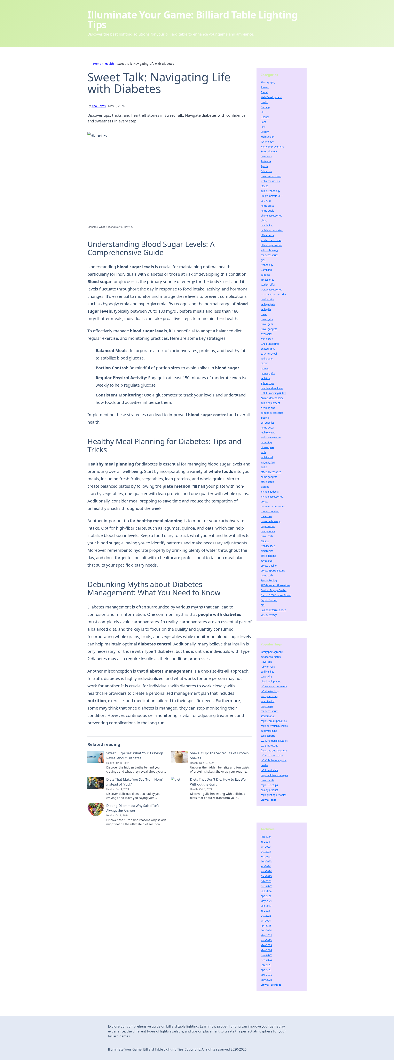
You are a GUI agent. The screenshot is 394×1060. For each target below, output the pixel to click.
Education (266, 171)
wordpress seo (269, 696)
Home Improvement (272, 146)
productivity (267, 299)
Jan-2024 (266, 920)
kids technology (269, 250)
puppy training (269, 731)
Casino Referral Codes (273, 610)
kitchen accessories (272, 496)
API (263, 605)
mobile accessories (272, 230)
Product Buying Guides (273, 590)
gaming (265, 368)
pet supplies (267, 422)
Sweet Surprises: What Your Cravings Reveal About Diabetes (135, 755)
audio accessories (271, 437)
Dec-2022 (266, 886)
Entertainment (269, 151)
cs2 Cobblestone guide (273, 760)
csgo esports (268, 735)
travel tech (267, 536)
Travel (264, 92)
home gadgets (269, 477)
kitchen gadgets (270, 491)
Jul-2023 (265, 911)
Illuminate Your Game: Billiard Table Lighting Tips (192, 19)
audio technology (270, 191)
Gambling (266, 270)
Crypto (264, 501)
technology (267, 265)
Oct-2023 (266, 915)
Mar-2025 (266, 975)
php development (271, 681)
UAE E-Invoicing (270, 344)
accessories (267, 279)
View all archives (271, 984)
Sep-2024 (266, 891)
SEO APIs (266, 201)
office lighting (268, 556)
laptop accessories (271, 289)
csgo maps (267, 706)
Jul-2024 (265, 841)
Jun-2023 (266, 856)
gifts (263, 260)
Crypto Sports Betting (273, 570)
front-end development (274, 750)
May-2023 (266, 901)
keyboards (267, 560)
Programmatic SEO (271, 196)
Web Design (267, 136)
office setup (267, 482)
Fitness (265, 87)
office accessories (271, 472)
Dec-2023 (266, 876)
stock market (268, 716)
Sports (264, 166)
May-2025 (266, 980)
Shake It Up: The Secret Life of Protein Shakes (219, 755)
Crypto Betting (269, 600)
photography (268, 348)
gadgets (265, 275)
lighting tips (267, 383)
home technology (270, 521)
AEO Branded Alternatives (275, 585)
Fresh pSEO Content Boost (276, 595)
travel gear (267, 324)
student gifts (268, 284)
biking (264, 220)
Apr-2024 (266, 896)
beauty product (269, 790)
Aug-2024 (266, 930)
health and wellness (272, 388)
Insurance (266, 156)
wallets (265, 541)
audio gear (267, 358)
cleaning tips (268, 408)
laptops (265, 487)
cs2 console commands (274, 686)
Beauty (265, 132)
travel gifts (267, 319)
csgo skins (266, 676)
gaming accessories (272, 413)
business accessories (273, 506)
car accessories (269, 255)
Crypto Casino (269, 565)
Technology (267, 141)
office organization (271, 245)
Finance (265, 117)
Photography (268, 82)
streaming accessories (273, 294)
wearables (267, 334)
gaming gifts (268, 373)
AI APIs (265, 363)
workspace (267, 339)
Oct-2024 (266, 851)
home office (267, 205)
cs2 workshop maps (272, 755)
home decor (267, 427)
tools (263, 452)
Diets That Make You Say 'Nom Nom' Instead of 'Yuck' (134, 782)
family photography (272, 652)
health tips (267, 225)
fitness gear (267, 447)
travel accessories (271, 176)
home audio (267, 210)
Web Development (271, 97)
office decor (267, 235)
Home (97, 64)
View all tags (268, 800)
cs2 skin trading (269, 691)
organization (268, 526)
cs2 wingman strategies (274, 740)
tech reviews (268, 432)
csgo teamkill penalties (274, 721)
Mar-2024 (266, 950)
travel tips (266, 516)
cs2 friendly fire (269, 770)
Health (109, 64)
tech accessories (270, 181)
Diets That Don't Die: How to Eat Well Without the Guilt (218, 782)
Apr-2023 (266, 925)
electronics (267, 551)
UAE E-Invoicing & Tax (273, 393)
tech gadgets (268, 304)
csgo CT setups (269, 785)
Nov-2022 (266, 955)
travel (264, 314)
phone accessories (271, 215)
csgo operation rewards (274, 726)
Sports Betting (269, 580)
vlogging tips (268, 462)
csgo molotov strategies (274, 775)
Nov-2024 (266, 871)
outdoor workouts (271, 657)
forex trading (268, 701)
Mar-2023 (266, 945)
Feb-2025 (266, 965)
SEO (263, 112)
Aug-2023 (266, 861)
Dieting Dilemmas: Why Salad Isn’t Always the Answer (132, 808)
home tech (267, 575)
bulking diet (267, 671)
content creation (270, 511)
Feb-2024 (266, 837)
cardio (264, 765)
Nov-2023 (266, 940)
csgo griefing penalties (273, 795)
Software (266, 161)
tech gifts (266, 309)
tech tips (265, 378)
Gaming (265, 107)
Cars (263, 122)
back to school (269, 353)
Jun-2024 (266, 866)
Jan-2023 (266, 846)
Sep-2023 (266, 906)
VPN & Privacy (269, 615)
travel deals (267, 780)
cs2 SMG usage (269, 745)
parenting (266, 442)
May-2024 (266, 935)
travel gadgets (269, 329)
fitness (264, 186)
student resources (271, 240)
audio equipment (270, 403)
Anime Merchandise (272, 398)
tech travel (267, 457)
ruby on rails (268, 666)
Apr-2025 (266, 970)
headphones (268, 531)
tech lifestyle (268, 546)
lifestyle (265, 417)
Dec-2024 (266, 960)
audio (264, 467)
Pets (263, 127)
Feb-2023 (266, 881)
